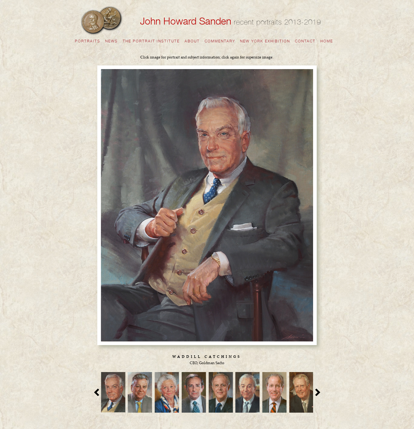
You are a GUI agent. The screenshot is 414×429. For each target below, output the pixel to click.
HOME (326, 41)
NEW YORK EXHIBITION (265, 41)
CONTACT (305, 41)
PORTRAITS (87, 41)
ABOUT (192, 41)
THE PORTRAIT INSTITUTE (151, 41)
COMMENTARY (220, 41)
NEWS (111, 41)
